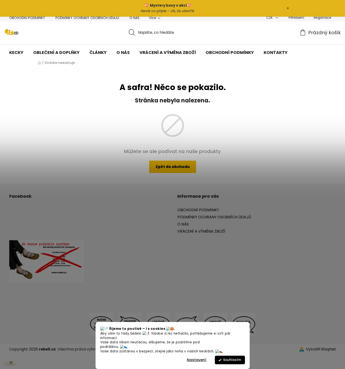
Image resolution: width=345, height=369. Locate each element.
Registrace (322, 17)
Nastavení (196, 359)
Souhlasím (232, 360)
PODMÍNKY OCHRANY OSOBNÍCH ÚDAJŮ (87, 17)
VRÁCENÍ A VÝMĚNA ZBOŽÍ (201, 231)
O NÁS (134, 17)
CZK (270, 17)
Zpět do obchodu (173, 166)
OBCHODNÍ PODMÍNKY (27, 17)
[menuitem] (16, 52)
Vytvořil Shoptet (321, 349)
